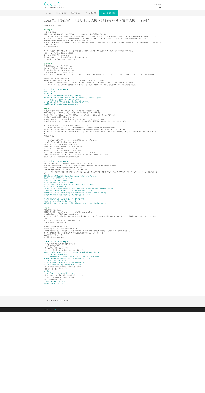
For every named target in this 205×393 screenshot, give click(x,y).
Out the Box (53, 309)
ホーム (48, 13)
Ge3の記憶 (157, 4)
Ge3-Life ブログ (61, 13)
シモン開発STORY (90, 13)
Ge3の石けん (75, 13)
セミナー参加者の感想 (108, 13)
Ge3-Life (52, 3)
